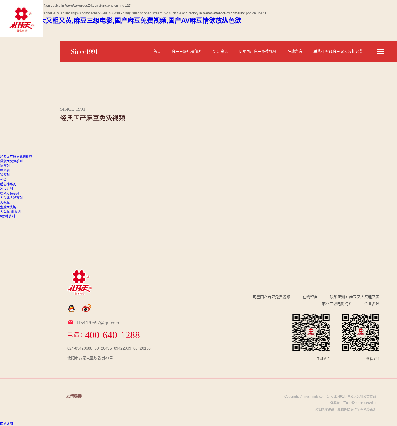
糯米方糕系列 (9, 193)
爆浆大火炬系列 (11, 161)
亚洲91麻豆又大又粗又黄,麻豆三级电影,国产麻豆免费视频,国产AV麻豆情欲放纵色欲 (120, 20)
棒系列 (5, 170)
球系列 (5, 175)
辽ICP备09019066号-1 (359, 403)
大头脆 (5, 202)
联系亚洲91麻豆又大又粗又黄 (338, 51)
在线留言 (294, 51)
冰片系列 (6, 189)
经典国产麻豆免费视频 (16, 157)
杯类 (3, 180)
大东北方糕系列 (11, 198)
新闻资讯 (220, 51)
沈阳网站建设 (324, 409)
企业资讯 (371, 303)
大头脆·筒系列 (10, 212)
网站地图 (6, 424)
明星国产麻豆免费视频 (258, 51)
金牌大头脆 (8, 207)
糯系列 (5, 166)
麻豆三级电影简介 (187, 51)
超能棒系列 (8, 184)
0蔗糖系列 (7, 216)
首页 (157, 51)
